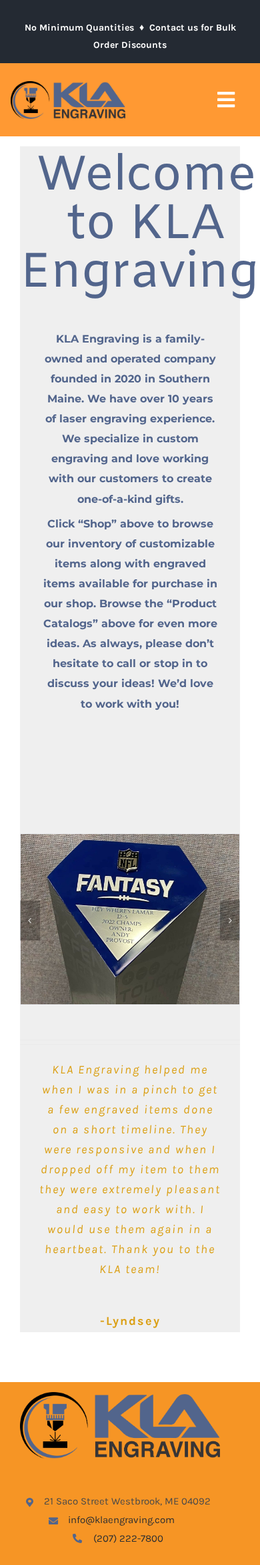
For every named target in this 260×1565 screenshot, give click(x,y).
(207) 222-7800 (128, 1538)
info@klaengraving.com (121, 1520)
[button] (30, 920)
